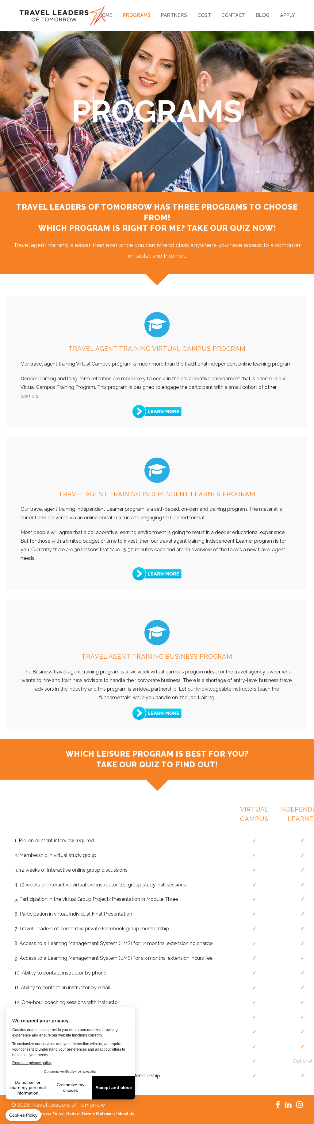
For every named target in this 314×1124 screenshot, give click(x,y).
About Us (126, 1114)
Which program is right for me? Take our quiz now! (157, 228)
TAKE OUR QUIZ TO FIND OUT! (157, 764)
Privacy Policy (51, 1114)
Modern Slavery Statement (90, 1114)
